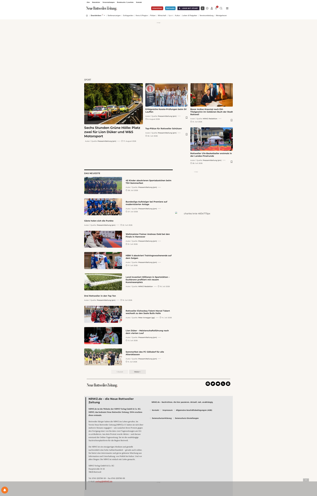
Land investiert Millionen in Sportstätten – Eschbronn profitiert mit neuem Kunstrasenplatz (148, 279)
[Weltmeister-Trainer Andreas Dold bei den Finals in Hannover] (103, 239)
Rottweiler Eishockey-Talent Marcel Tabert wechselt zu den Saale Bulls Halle (148, 312)
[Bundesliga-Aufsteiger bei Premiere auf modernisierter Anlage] (103, 206)
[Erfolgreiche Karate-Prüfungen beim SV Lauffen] (166, 95)
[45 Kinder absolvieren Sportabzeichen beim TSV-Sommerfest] (103, 185)
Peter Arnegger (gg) (146, 318)
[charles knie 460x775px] (196, 246)
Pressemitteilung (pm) (107, 141)
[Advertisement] (158, 41)
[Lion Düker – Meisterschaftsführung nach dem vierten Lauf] (103, 335)
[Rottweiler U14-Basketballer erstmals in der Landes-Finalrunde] (211, 139)
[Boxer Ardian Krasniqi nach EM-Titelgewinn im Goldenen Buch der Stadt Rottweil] (211, 95)
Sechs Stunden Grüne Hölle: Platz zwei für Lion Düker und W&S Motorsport (112, 132)
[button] (212, 8)
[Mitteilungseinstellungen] (4, 490)
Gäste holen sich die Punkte (98, 221)
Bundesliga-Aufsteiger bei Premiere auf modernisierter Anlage (146, 203)
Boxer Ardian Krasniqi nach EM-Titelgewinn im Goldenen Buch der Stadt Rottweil (211, 112)
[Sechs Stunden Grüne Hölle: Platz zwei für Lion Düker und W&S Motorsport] (113, 103)
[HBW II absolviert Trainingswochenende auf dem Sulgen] (103, 260)
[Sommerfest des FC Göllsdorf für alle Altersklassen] (103, 356)
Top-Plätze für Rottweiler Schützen (163, 128)
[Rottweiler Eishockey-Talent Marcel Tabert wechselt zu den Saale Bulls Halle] (103, 314)
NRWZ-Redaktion (210, 119)
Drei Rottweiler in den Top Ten (100, 296)
